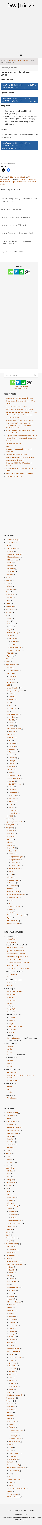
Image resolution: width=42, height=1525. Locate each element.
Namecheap (11, 1055)
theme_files (14, 862)
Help (8, 621)
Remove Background (14, 1038)
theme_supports (16, 865)
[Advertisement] (21, 32)
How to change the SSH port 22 (15, 225)
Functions (10, 836)
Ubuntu (11, 726)
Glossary (10, 842)
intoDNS (10, 986)
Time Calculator (12, 1098)
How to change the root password (16, 217)
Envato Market (12, 942)
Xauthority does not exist (12, 209)
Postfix (11, 705)
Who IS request (12, 974)
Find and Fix (11, 833)
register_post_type (17, 857)
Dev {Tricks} (21, 5)
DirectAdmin (13, 793)
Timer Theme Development (16, 915)
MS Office (10, 673)
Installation (11, 624)
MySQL (10, 177)
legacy (13, 644)
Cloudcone (12, 746)
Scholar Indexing (12, 633)
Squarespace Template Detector (18, 962)
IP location (10, 997)
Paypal (9, 668)
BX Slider (10, 598)
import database (5, 182)
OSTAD (8, 659)
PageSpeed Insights (15, 1026)
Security (10, 769)
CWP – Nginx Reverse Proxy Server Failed (19, 409)
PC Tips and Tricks (12, 670)
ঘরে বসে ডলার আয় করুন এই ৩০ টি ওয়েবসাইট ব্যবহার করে (19, 420)
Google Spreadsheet (14, 554)
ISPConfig (12, 799)
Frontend (14, 641)
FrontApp (10, 551)
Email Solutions (11, 548)
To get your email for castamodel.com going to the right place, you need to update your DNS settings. (21, 438)
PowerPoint (13, 676)
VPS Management (13, 775)
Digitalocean (13, 752)
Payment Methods (12, 665)
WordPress (18, 1520)
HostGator (12, 758)
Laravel (8, 603)
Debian (11, 723)
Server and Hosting (20, 177)
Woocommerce (12, 921)
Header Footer (14, 897)
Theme (9, 636)
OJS (7, 615)
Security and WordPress (13, 443)
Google (9, 1086)
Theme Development (14, 650)
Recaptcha (10, 566)
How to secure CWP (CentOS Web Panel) (19, 398)
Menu (11, 871)
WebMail (10, 574)
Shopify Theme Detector (15, 959)
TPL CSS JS (11, 653)
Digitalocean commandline (12, 251)
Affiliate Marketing (12, 539)
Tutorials (9, 819)
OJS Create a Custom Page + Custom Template (21, 412)
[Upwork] (10, 273)
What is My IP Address (14, 991)
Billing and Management (15, 691)
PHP (10, 900)
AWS (10, 740)
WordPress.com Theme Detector (18, 968)
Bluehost (12, 743)
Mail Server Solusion (14, 729)
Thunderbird (11, 571)
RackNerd (12, 764)
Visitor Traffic (11, 1009)
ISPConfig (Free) (12, 1080)
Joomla (8, 583)
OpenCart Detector (13, 965)
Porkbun (10, 1003)
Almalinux (12, 717)
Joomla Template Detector (16, 951)
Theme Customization (14, 647)
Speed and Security (13, 892)
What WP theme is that (15, 948)
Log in (25, 1520)
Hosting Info (11, 977)
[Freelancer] (16, 273)
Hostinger (12, 761)
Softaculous (11, 889)
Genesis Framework (34, 1518)
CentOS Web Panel (15, 784)
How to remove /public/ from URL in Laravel (20, 457)
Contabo (12, 749)
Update (9, 918)
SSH (10, 772)
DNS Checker (11, 983)
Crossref (10, 618)
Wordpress (9, 828)
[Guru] (27, 273)
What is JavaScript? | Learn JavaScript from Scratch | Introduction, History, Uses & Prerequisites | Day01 (20, 425)
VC (10, 903)
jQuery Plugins (10, 595)
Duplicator (12, 883)
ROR (7, 446)
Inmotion (10, 1066)
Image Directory (14, 868)
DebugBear (13, 1029)
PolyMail (10, 563)
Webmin (11, 807)
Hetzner (11, 755)
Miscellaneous (10, 609)
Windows (10, 679)
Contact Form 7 (14, 880)
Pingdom (12, 1023)
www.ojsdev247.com (21, 388)
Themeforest (11, 939)
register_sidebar (16, 860)
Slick (8, 601)
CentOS (22, 179)
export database (31, 179)
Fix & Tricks (11, 589)
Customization (10, 542)
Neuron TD (11, 848)
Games (8, 577)
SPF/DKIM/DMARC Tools (14, 476)
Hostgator (10, 1064)
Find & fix (14, 796)
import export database (19, 182)
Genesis (10, 839)
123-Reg (10, 1046)
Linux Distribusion (13, 714)
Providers (10, 737)
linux (29, 182)
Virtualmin (14, 813)
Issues (11, 627)
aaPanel (11, 781)
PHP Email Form (12, 560)
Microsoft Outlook (13, 557)
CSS (8, 545)
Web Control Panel (13, 778)
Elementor (10, 830)
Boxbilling (12, 697)
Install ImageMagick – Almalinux (16, 454)
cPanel (11, 787)
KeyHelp (11, 801)
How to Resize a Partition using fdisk (17, 233)
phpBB (8, 685)
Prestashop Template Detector (17, 957)
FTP (8, 711)
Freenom (10, 1052)
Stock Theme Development (16, 895)
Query (11, 874)
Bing (8, 1089)
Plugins (9, 630)
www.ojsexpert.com (21, 386)
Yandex (9, 1092)
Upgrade (10, 656)
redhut (34, 182)
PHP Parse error (11, 682)
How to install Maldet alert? (15, 460)
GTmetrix (12, 1021)
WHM (11, 816)
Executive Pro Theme (19, 1518)
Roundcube (11, 569)
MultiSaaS (9, 612)
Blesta (11, 694)
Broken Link (11, 1012)
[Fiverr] (21, 273)
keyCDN (11, 1032)
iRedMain (12, 732)
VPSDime (12, 766)
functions (12, 854)
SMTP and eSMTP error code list (16, 406)
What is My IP (11, 994)
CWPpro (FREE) (12, 1072)
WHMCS (11, 699)
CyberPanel (12, 790)
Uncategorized (10, 825)
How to (8, 580)
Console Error (13, 851)
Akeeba (9, 586)
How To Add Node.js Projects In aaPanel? (19, 473)
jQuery (8, 592)
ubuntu (2, 184)
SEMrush (12, 1018)
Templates (12, 638)
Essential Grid (13, 886)
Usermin (13, 810)
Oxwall (8, 662)
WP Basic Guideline (13, 924)
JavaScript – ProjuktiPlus (15, 822)
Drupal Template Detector (16, 954)
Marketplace (10, 606)
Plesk (10, 804)
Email (9, 702)
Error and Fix (11, 708)
